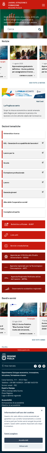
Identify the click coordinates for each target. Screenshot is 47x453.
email (10, 385)
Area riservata (10, 366)
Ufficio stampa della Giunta (12, 390)
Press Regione (7, 393)
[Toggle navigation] (43, 5)
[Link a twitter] (39, 366)
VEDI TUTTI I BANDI (38, 340)
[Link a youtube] (43, 366)
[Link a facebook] (35, 366)
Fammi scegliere (11, 434)
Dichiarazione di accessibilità (13, 402)
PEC (15, 385)
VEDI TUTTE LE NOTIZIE (37, 83)
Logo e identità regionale (11, 395)
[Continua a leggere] (23, 52)
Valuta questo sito (24, 350)
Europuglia (31, 319)
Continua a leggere (26, 75)
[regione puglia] (4, 4)
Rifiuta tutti (23, 446)
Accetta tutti (23, 440)
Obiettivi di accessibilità (11, 405)
